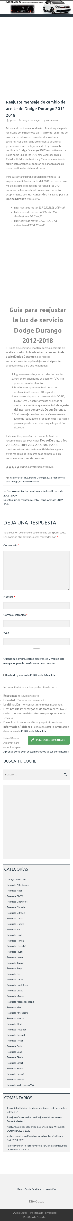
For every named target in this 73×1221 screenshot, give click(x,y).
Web (6, 632)
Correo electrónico (15, 614)
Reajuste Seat (14, 1051)
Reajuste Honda (15, 940)
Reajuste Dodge (31, 120)
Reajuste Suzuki (15, 1074)
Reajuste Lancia (15, 979)
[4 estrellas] (15, 467)
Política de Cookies (35, 1217)
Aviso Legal (20, 1212)
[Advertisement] (36, 55)
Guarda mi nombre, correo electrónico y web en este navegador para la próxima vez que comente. (33, 661)
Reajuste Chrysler (16, 907)
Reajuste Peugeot (16, 1029)
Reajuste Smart (15, 1062)
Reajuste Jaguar (15, 962)
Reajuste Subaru (15, 1068)
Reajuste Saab (14, 1046)
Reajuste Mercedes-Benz (20, 1001)
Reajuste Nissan (15, 1018)
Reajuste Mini (14, 1007)
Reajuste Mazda (15, 996)
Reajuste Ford (14, 935)
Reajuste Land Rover (18, 985)
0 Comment (52, 120)
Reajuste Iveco (15, 957)
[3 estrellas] (12, 467)
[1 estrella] (7, 467)
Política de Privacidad (43, 675)
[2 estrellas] (10, 467)
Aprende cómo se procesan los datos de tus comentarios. (36, 751)
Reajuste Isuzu (15, 951)
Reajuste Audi (14, 890)
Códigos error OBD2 (18, 879)
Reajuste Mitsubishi (17, 1012)
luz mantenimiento (29, 481)
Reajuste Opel (14, 1023)
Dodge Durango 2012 (40, 477)
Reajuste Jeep (14, 968)
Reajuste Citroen (16, 912)
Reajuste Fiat (14, 929)
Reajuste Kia (13, 973)
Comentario (11, 545)
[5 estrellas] (18, 467)
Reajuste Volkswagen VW (20, 1085)
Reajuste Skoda (15, 1057)
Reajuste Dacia (15, 918)
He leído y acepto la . (31, 675)
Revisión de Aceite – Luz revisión (36, 1189)
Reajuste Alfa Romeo (18, 885)
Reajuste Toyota (15, 1079)
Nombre (9, 596)
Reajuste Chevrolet (17, 901)
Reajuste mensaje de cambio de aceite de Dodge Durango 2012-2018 (36, 109)
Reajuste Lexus (15, 990)
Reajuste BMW (15, 896)
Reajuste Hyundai (16, 946)
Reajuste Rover (15, 1040)
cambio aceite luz (19, 477)
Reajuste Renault (16, 1035)
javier (13, 120)
